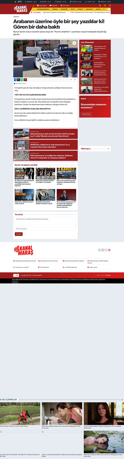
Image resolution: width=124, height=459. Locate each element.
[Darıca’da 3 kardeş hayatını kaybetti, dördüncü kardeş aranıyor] (66, 173)
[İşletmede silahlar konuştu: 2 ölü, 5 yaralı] (24, 195)
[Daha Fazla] (25, 79)
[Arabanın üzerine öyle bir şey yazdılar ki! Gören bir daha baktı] (45, 58)
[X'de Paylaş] (18, 79)
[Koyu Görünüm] (100, 6)
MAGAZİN (89, 9)
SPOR (72, 9)
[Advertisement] (95, 131)
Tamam (15, 282)
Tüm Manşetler (44, 267)
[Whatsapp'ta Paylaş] (22, 79)
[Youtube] (109, 250)
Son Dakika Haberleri (71, 267)
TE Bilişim (108, 275)
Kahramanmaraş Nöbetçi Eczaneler (26, 261)
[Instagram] (105, 250)
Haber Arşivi (93, 267)
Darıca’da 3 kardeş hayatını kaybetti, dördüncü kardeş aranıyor (66, 182)
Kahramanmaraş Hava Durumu (49, 261)
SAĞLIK (98, 9)
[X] (102, 250)
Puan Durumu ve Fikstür (22, 267)
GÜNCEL (55, 9)
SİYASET (80, 9)
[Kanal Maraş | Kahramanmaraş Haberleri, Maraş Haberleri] (20, 9)
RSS (17, 275)
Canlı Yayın (66, 5)
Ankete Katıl (86, 114)
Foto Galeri (43, 5)
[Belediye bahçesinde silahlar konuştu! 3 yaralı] (45, 195)
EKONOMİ (64, 9)
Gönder (18, 234)
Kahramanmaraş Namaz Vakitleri (74, 261)
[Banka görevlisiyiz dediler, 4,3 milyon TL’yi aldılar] (45, 173)
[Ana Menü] (109, 6)
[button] (109, 9)
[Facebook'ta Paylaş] (15, 79)
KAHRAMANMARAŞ (43, 9)
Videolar (55, 5)
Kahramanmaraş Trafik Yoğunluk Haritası (98, 262)
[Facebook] (99, 250)
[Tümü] (108, 98)
